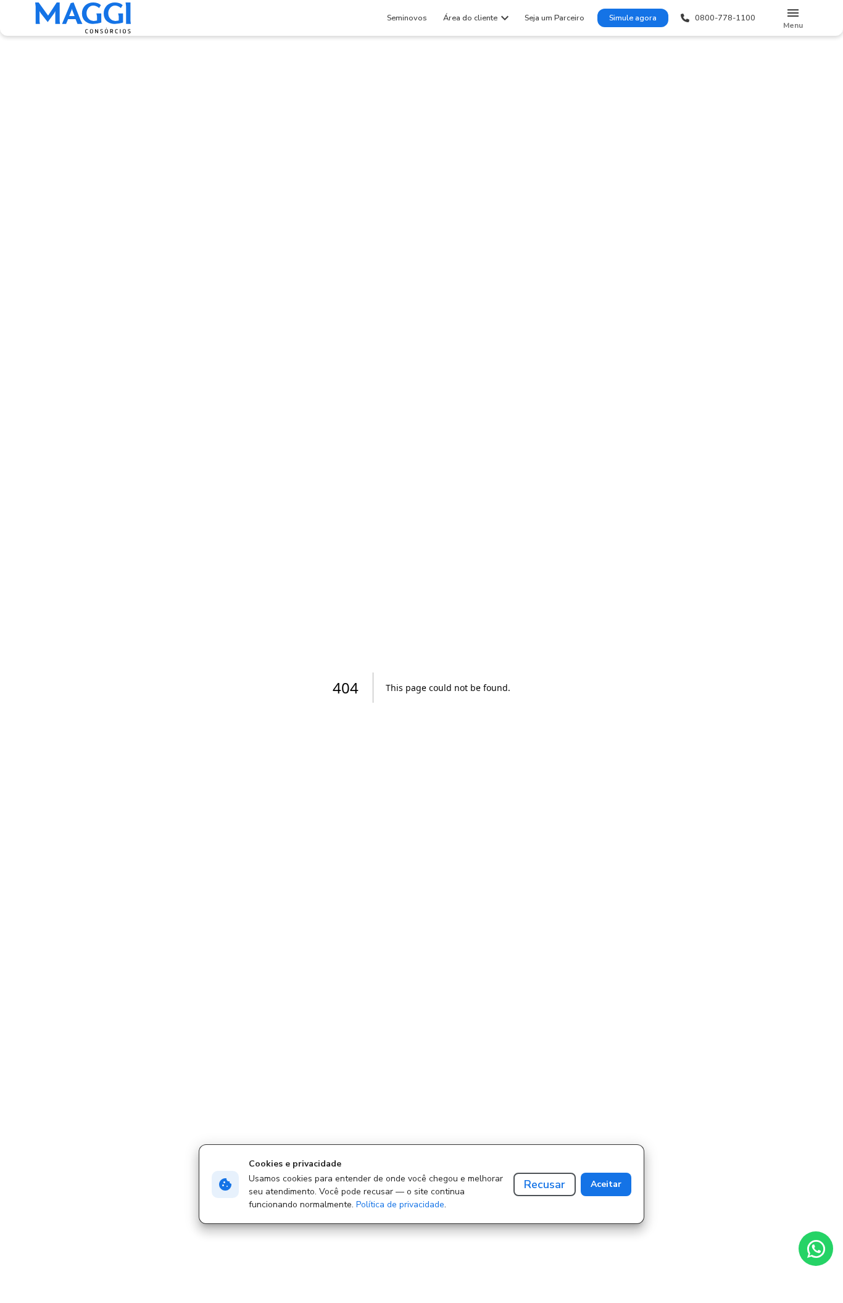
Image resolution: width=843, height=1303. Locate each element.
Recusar (544, 1184)
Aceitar (606, 1184)
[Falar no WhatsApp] (816, 1248)
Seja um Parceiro (554, 17)
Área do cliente (470, 17)
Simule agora (633, 17)
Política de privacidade (400, 1204)
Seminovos (407, 17)
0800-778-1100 (725, 17)
